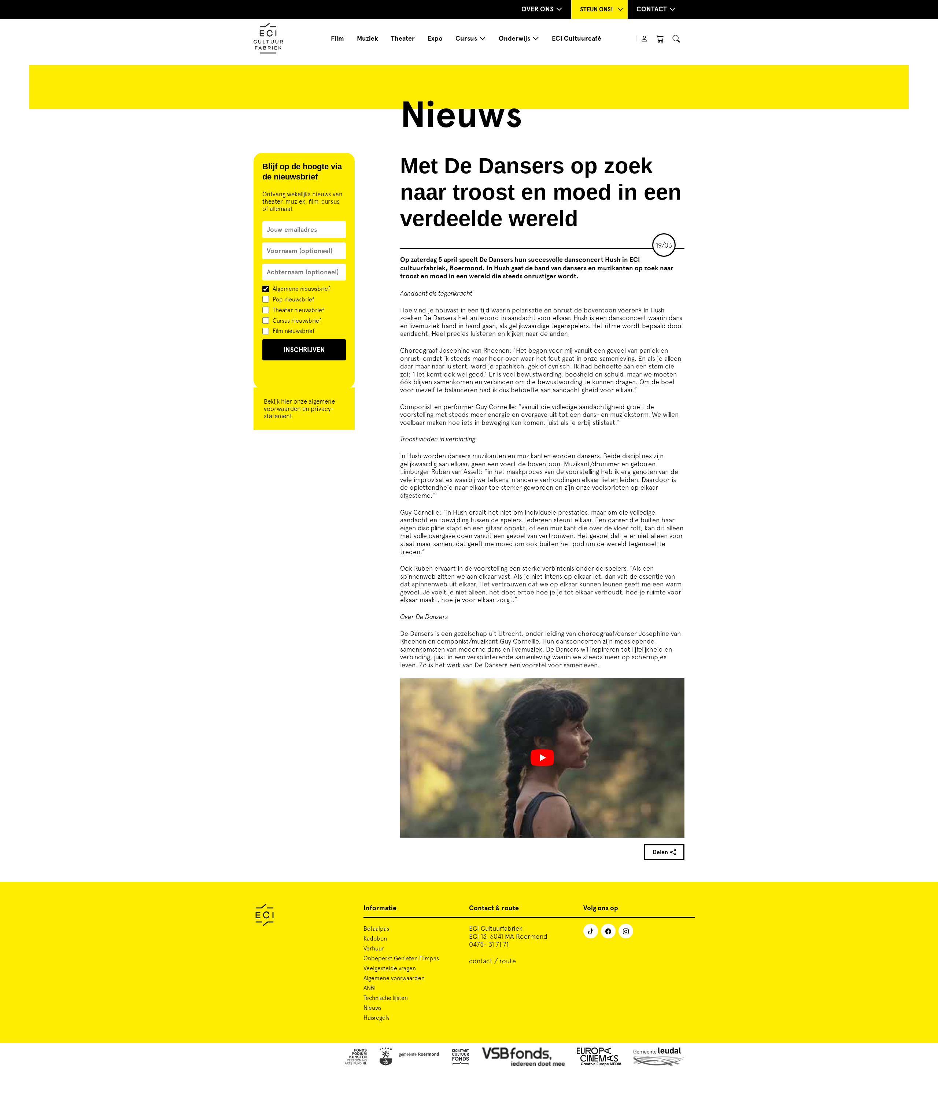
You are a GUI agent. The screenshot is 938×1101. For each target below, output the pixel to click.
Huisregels (376, 1017)
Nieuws (372, 1007)
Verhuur (373, 948)
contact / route (492, 961)
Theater (403, 38)
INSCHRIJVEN (304, 350)
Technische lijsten (385, 997)
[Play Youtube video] (542, 758)
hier (286, 401)
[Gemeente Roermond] (409, 1058)
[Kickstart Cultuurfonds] (460, 1058)
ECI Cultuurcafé (576, 38)
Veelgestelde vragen (389, 968)
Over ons (537, 9)
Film (337, 38)
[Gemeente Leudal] (659, 1058)
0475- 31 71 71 (489, 944)
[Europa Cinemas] (599, 1058)
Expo (435, 38)
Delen (660, 852)
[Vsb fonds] (523, 1058)
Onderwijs (514, 38)
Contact (651, 9)
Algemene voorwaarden (394, 978)
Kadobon (375, 938)
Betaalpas (376, 928)
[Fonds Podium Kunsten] (355, 1058)
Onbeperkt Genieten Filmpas (401, 958)
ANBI (369, 988)
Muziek (367, 38)
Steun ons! (596, 9)
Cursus (466, 38)
